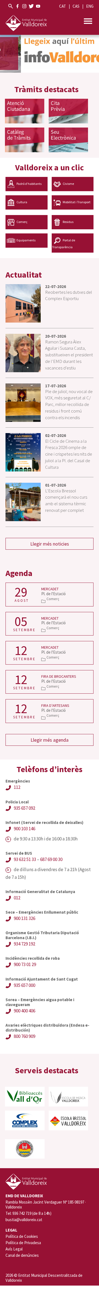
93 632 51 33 (25, 859)
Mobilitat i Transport (76, 202)
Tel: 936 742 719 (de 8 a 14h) (28, 1213)
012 (17, 898)
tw (31, 6)
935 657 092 (24, 808)
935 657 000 (24, 985)
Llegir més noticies (49, 544)
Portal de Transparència (63, 243)
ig (24, 6)
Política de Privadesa (23, 1242)
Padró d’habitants (29, 184)
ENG (90, 6)
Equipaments (25, 240)
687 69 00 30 (51, 859)
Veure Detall (49, 594)
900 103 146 (24, 829)
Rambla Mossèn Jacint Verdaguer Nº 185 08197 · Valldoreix (46, 1205)
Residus (68, 222)
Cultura (21, 202)
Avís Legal (14, 1249)
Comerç (22, 222)
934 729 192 (24, 944)
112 (17, 787)
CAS (76, 6)
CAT (62, 6)
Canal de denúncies (22, 1255)
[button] (49, 53)
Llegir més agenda (49, 740)
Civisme (68, 184)
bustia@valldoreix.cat (24, 1219)
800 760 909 (24, 1036)
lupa (10, 6)
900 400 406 (24, 1011)
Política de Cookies (22, 1236)
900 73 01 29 (25, 964)
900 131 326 (24, 918)
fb (17, 6)
